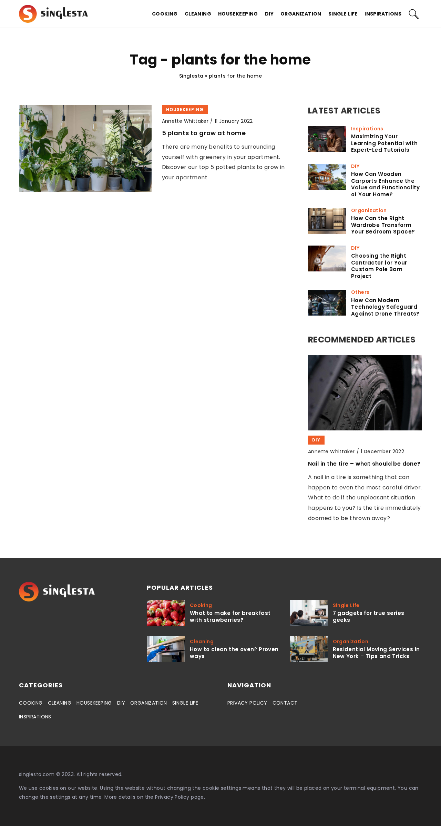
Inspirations (383, 13)
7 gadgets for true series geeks (368, 616)
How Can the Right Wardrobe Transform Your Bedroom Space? (383, 225)
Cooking (165, 13)
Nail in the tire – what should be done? (364, 464)
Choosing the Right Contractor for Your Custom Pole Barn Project (379, 265)
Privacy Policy (172, 797)
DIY (269, 13)
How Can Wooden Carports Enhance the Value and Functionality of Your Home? (385, 184)
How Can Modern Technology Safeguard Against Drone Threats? (385, 307)
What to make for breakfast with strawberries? (230, 616)
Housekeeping (238, 13)
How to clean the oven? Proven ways (234, 652)
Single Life (343, 13)
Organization (300, 13)
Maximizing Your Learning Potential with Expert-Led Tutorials (384, 143)
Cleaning (198, 13)
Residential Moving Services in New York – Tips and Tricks (376, 652)
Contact (285, 702)
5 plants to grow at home (204, 133)
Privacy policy (247, 702)
